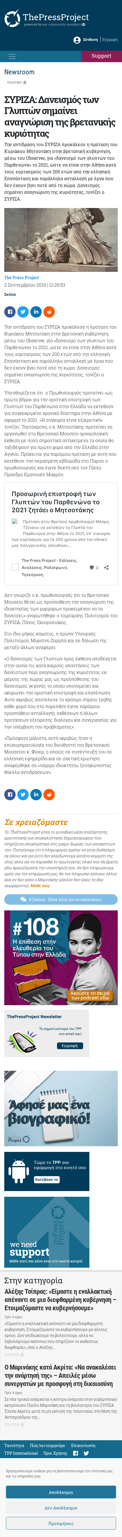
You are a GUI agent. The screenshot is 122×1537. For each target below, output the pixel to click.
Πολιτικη (14, 82)
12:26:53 (57, 285)
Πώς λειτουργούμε (47, 1445)
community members (64, 24)
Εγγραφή (110, 39)
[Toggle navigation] (12, 56)
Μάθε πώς (40, 885)
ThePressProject (56, 16)
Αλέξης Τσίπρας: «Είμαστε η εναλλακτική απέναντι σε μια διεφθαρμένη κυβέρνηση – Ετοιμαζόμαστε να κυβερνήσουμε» (60, 1300)
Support (102, 55)
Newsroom (19, 72)
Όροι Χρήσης (55, 1453)
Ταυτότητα (14, 1445)
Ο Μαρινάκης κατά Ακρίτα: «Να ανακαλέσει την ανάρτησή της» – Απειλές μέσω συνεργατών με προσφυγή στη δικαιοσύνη (60, 1375)
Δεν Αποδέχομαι (61, 1508)
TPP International (21, 1453)
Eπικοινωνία (83, 1445)
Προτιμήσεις (61, 1523)
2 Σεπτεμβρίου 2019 (25, 285)
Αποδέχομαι (61, 1492)
